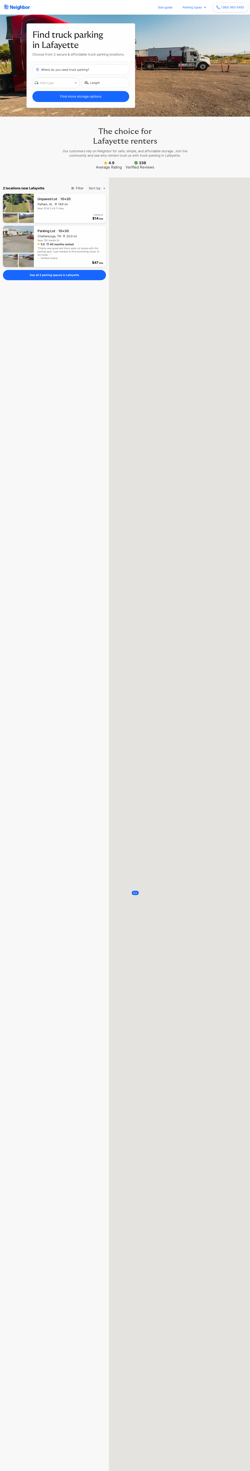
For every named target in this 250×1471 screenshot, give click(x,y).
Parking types (192, 7)
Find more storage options (80, 96)
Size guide (165, 7)
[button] (56, 83)
